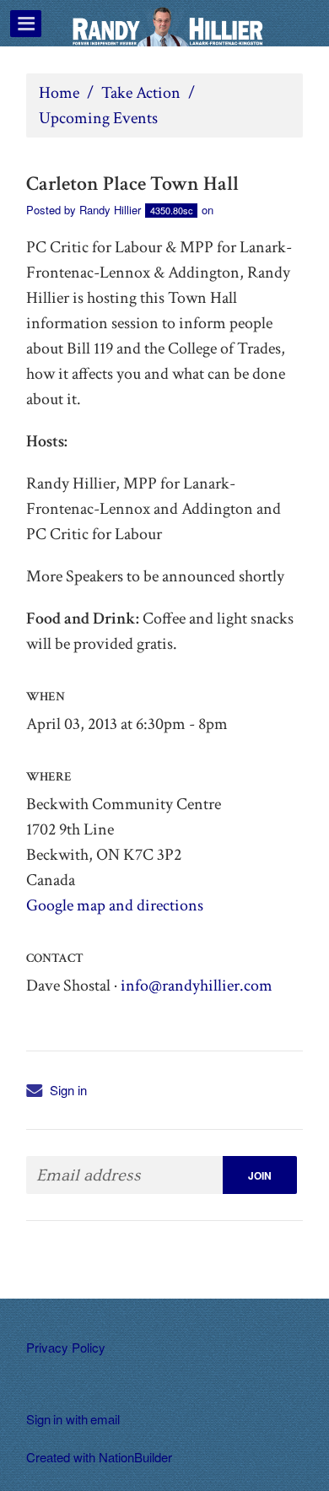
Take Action (141, 93)
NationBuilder (135, 1457)
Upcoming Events (98, 118)
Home (59, 93)
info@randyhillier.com (196, 986)
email (104, 1419)
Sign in (68, 1090)
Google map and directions (114, 905)
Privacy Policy (65, 1347)
